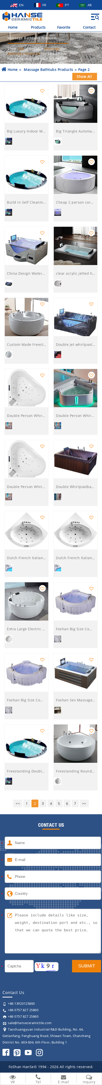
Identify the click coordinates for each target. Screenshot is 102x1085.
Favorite (63, 27)
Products (38, 27)
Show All (84, 76)
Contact (89, 27)
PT (67, 5)
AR (90, 5)
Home (13, 27)
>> (84, 803)
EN (22, 5)
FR (44, 5)
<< (18, 803)
